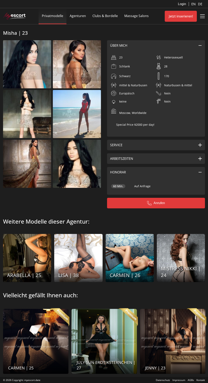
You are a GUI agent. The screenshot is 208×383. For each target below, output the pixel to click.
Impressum (178, 380)
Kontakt (200, 380)
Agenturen (78, 16)
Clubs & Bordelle (105, 16)
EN (193, 4)
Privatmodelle (52, 16)
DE (200, 4)
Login (182, 4)
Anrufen (159, 203)
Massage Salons (136, 16)
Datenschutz (163, 380)
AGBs (191, 380)
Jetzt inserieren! (181, 16)
